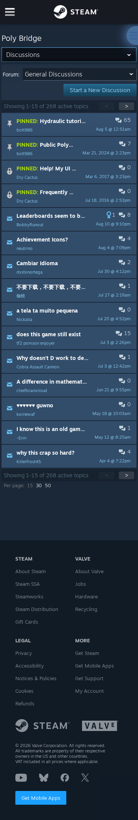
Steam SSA (27, 584)
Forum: (11, 74)
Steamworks (29, 596)
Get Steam (87, 653)
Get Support (89, 678)
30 (39, 485)
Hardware (86, 596)
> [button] (126, 106)
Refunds (24, 703)
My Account (89, 691)
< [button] (106, 106)
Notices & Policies (35, 678)
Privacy (23, 653)
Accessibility (29, 666)
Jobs (80, 584)
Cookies (24, 691)
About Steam (30, 571)
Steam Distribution (36, 609)
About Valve (89, 571)
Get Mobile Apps (40, 798)
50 (48, 485)
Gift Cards (26, 622)
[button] (69, 124)
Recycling (86, 609)
